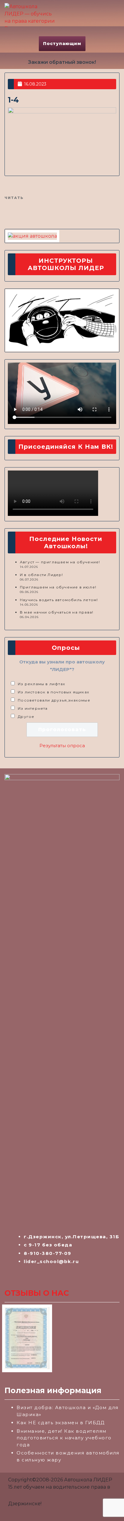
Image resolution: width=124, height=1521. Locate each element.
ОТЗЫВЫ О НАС (37, 1293)
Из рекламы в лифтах (41, 684)
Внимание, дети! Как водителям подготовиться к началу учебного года (64, 1438)
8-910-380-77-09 (47, 1253)
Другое (26, 716)
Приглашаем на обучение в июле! (58, 587)
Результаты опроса (62, 745)
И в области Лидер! (41, 574)
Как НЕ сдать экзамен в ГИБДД (60, 1422)
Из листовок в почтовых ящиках (53, 692)
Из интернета (33, 708)
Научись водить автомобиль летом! (59, 600)
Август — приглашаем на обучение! (60, 562)
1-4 (13, 99)
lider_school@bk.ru (51, 1261)
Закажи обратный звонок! (62, 62)
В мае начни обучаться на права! (56, 612)
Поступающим (62, 43)
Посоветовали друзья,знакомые (54, 700)
